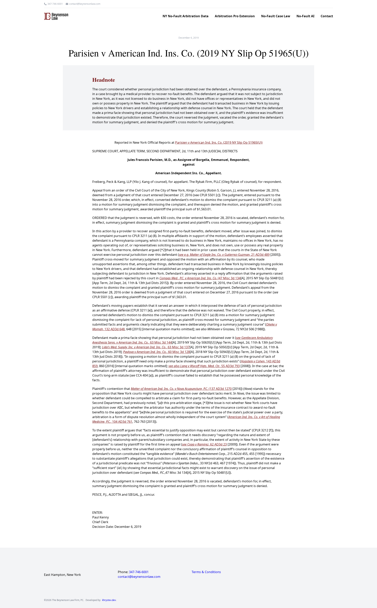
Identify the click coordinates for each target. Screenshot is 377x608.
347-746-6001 (55, 3)
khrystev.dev (109, 600)
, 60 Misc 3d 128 (156, 352)
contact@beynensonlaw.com (84, 3)
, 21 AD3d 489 (224, 254)
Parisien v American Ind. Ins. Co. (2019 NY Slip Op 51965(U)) (219, 142)
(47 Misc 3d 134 (200, 278)
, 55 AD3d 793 (204, 366)
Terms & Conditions (206, 572)
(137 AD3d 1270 (181, 389)
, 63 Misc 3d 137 (145, 347)
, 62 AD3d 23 (204, 444)
